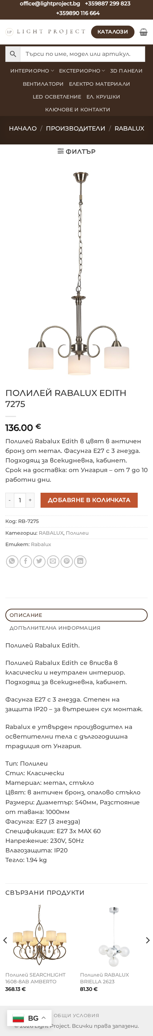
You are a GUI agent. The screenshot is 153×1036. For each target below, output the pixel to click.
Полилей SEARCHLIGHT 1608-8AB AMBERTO (35, 978)
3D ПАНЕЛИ (126, 71)
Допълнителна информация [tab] (55, 628)
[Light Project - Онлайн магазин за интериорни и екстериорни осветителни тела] (45, 32)
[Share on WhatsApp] (12, 561)
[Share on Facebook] (26, 561)
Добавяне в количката (89, 499)
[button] (143, 32)
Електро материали (100, 84)
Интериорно (29, 71)
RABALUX (129, 128)
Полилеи (77, 533)
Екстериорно (79, 71)
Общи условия (77, 1015)
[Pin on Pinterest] (66, 561)
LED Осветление (57, 97)
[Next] (147, 954)
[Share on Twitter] (39, 561)
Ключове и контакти (77, 109)
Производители (75, 128)
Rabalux (41, 544)
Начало (23, 128)
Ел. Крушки (103, 97)
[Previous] (5, 954)
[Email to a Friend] (53, 561)
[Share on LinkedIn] (80, 561)
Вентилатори (43, 84)
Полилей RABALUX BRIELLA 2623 (104, 978)
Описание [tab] (26, 615)
